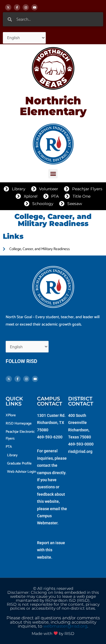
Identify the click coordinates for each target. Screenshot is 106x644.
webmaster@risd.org (65, 626)
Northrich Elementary (53, 106)
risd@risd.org (80, 451)
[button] (53, 173)
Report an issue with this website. (51, 549)
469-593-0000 (81, 444)
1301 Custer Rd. (51, 415)
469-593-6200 (49, 437)
